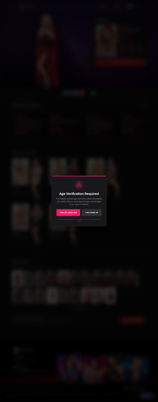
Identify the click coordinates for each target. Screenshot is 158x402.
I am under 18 (91, 212)
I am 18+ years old (68, 212)
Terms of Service (89, 219)
